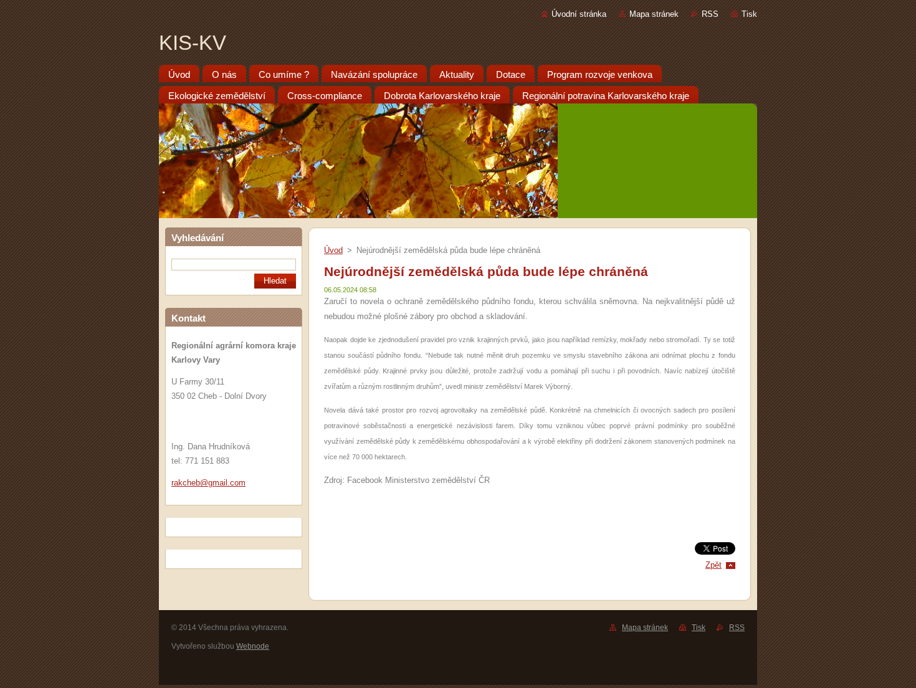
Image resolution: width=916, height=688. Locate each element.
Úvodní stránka (578, 14)
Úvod (333, 250)
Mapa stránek (654, 14)
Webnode (252, 646)
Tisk (749, 14)
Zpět (713, 565)
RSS (710, 14)
